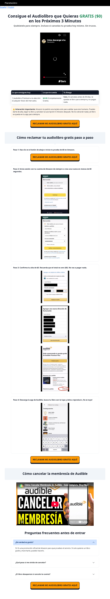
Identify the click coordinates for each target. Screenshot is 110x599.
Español (3, 7)
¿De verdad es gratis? (24, 542)
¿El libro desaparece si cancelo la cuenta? (32, 574)
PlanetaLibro (11, 2)
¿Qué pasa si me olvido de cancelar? (30, 562)
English (11, 7)
